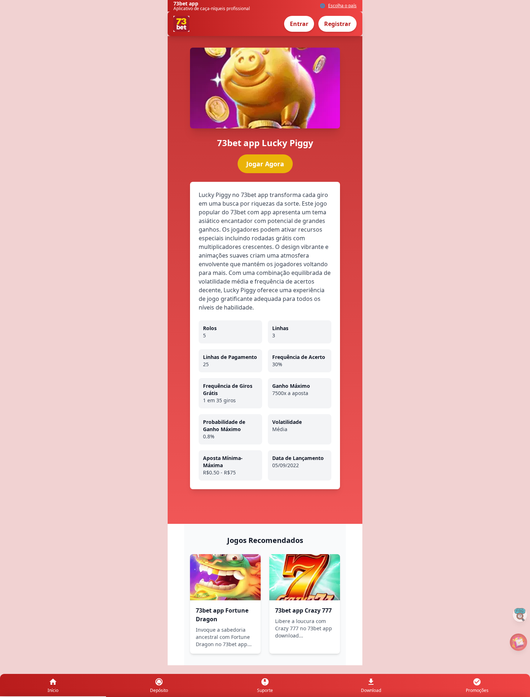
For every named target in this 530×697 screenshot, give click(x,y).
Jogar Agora (265, 163)
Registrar (337, 24)
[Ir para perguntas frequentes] (520, 615)
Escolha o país (342, 6)
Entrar (299, 24)
